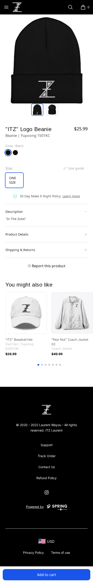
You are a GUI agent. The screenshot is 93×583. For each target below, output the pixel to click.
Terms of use (60, 552)
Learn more (71, 196)
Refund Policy (46, 478)
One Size (12, 180)
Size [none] (8, 168)
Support (47, 445)
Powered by (35, 507)
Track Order (47, 456)
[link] (26, 313)
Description (14, 211)
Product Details (16, 234)
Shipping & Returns (20, 250)
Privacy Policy (33, 552)
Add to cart (46, 574)
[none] (73, 168)
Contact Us (46, 467)
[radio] (14, 180)
